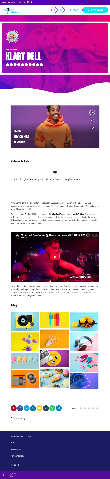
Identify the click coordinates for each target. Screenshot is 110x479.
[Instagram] (103, 5)
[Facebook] (106, 5)
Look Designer (18, 419)
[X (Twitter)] (99, 5)
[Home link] (12, 12)
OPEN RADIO (95, 12)
